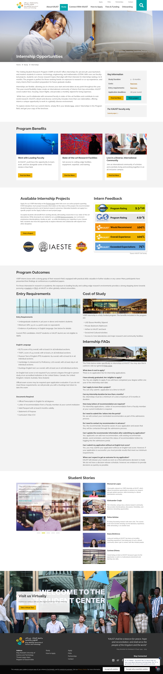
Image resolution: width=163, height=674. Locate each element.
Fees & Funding (112, 7)
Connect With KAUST (78, 7)
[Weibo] (118, 660)
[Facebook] (122, 660)
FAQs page (107, 366)
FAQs (109, 2)
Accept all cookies (111, 669)
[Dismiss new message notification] (160, 658)
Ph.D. (36, 288)
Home (18, 65)
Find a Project (28, 233)
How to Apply (97, 7)
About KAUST (53, 7)
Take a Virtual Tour (27, 608)
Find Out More (116, 98)
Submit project (112, 113)
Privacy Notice (82, 669)
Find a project (134, 98)
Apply (101, 2)
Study (63, 7)
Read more (133, 84)
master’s (28, 288)
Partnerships (119, 2)
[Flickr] (113, 660)
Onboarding (127, 7)
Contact (130, 2)
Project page (50, 204)
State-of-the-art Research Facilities (79, 158)
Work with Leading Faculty (31, 158)
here (72, 106)
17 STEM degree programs (63, 217)
